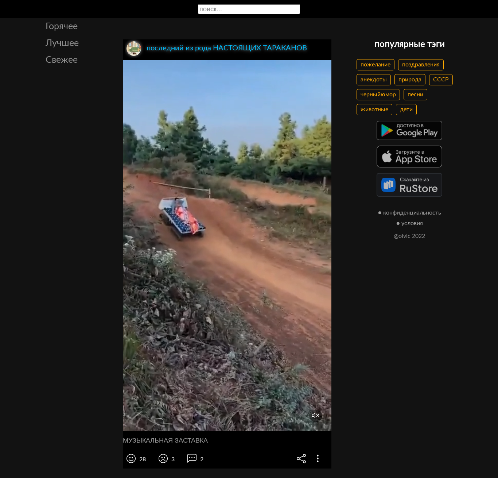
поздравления (421, 65)
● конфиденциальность (409, 213)
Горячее (62, 26)
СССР (441, 79)
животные (374, 109)
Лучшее (62, 43)
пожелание (375, 65)
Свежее (62, 60)
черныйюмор (378, 94)
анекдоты (374, 79)
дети (406, 109)
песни (415, 94)
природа (409, 79)
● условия (409, 223)
